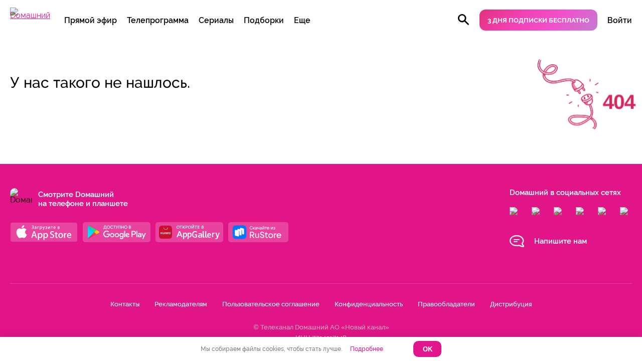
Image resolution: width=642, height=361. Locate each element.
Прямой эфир (90, 20)
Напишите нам (560, 241)
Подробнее (366, 349)
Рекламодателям (180, 304)
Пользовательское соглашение (270, 304)
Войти (619, 20)
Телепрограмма (158, 20)
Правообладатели (446, 304)
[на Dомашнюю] (30, 15)
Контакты (124, 304)
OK (427, 349)
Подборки (264, 20)
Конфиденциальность (369, 304)
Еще (302, 20)
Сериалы (216, 20)
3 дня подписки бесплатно (538, 20)
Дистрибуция (511, 304)
